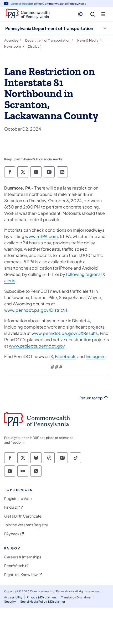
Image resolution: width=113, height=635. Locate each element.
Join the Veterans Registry (26, 525)
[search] (92, 14)
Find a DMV (13, 507)
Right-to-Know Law (21, 574)
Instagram (96, 356)
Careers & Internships (22, 557)
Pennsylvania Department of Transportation (49, 28)
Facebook (65, 356)
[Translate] (80, 14)
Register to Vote (18, 498)
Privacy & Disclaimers (42, 597)
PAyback (11, 534)
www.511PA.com (41, 236)
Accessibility (13, 597)
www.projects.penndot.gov (36, 346)
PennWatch (14, 565)
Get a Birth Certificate (23, 516)
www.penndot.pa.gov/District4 (35, 310)
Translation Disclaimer (76, 597)
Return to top (90, 398)
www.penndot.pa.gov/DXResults (65, 333)
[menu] (103, 14)
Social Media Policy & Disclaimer (42, 601)
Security (10, 601)
